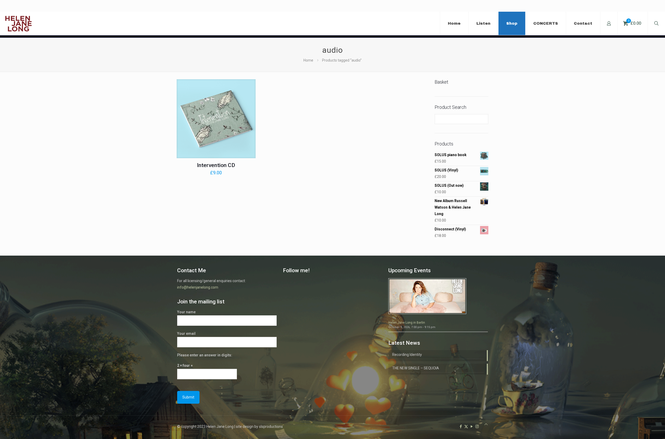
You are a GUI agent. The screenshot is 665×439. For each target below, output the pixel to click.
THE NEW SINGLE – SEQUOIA (415, 368)
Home (308, 60)
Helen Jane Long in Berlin (406, 322)
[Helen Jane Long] (18, 23)
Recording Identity (407, 354)
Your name (186, 312)
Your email (186, 333)
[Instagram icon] (477, 426)
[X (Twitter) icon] (466, 426)
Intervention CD (216, 165)
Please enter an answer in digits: (204, 355)
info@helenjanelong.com (197, 287)
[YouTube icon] (472, 426)
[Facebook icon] (461, 426)
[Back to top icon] (486, 424)
